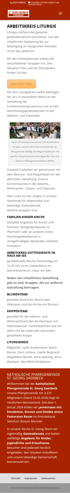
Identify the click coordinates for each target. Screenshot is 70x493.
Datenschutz (48, 478)
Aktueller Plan (21, 84)
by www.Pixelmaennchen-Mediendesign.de (35, 487)
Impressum (31, 478)
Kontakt (15, 478)
